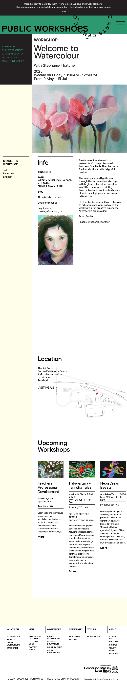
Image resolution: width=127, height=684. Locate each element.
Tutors (73, 639)
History (113, 641)
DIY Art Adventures (13, 60)
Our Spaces (93, 636)
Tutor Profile (86, 216)
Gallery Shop (33, 642)
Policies (114, 653)
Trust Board (112, 649)
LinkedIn (7, 176)
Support (114, 644)
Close (63, 11)
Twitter (7, 170)
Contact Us (114, 637)
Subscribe (13, 648)
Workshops (8, 46)
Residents (74, 636)
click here (80, 6)
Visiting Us (46, 387)
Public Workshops (45, 29)
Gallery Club (9, 57)
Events (11, 639)
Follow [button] (11, 678)
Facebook (8, 173)
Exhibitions (13, 636)
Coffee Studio (33, 648)
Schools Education (13, 53)
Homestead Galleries (35, 637)
